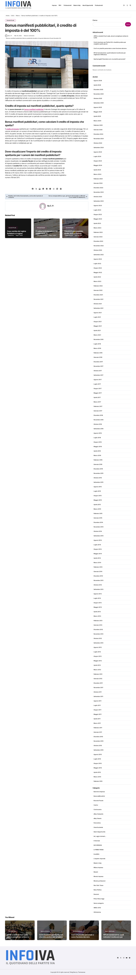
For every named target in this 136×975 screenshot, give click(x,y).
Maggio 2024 (98, 165)
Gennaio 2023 (98, 237)
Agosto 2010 (98, 754)
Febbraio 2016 (98, 460)
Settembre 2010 (98, 750)
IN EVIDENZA (98, 845)
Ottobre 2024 (98, 143)
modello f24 (57, 38)
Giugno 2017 (97, 388)
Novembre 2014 (98, 527)
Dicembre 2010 (98, 736)
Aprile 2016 (97, 451)
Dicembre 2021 (98, 295)
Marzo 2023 (97, 228)
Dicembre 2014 (98, 522)
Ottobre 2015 (98, 478)
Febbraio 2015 (98, 513)
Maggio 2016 (98, 446)
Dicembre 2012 (98, 629)
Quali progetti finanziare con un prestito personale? (110, 59)
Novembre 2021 (98, 299)
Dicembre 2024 (98, 134)
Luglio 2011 (97, 705)
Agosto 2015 (98, 486)
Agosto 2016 (98, 433)
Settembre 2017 (98, 375)
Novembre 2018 (98, 339)
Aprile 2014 (97, 558)
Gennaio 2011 (98, 732)
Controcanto (98, 809)
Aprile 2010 (97, 772)
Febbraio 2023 (98, 232)
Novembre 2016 (98, 420)
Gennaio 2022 (98, 290)
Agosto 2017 (98, 379)
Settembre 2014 (98, 536)
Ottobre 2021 (98, 303)
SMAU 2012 (97, 907)
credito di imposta (38, 38)
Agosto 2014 (98, 540)
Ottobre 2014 (98, 531)
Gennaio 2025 (98, 129)
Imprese (54, 5)
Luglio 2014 (97, 544)
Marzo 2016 (97, 455)
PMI (60, 5)
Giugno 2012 (98, 656)
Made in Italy (77, 5)
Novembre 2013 (98, 580)
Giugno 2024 (98, 161)
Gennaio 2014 (98, 571)
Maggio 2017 (98, 393)
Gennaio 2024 (98, 183)
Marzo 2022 (97, 281)
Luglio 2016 (97, 437)
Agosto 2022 (98, 259)
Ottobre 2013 (98, 585)
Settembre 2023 (99, 201)
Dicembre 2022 (98, 241)
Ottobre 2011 (98, 692)
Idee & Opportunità (87, 5)
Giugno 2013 (98, 602)
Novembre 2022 (99, 245)
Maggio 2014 (98, 553)
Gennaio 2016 (98, 464)
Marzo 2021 (97, 335)
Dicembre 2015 (98, 469)
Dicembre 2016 (98, 415)
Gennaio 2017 (98, 411)
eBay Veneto (97, 818)
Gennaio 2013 (98, 625)
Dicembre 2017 (98, 362)
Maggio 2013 (98, 607)
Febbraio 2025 (98, 125)
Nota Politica (98, 890)
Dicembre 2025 (98, 89)
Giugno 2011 (97, 710)
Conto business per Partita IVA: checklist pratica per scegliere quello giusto (110, 43)
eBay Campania (98, 814)
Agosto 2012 (98, 647)
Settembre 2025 (99, 103)
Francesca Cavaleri (42, 235)
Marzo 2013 (97, 616)
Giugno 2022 (98, 268)
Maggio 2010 (98, 768)
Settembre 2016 (98, 428)
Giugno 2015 (98, 495)
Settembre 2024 (99, 147)
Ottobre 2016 (98, 424)
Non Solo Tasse (98, 885)
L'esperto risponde (99, 858)
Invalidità (96, 854)
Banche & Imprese (99, 791)
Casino (96, 805)
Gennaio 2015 (98, 518)
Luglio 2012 (97, 652)
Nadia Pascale (69, 235)
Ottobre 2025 (98, 98)
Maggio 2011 (97, 714)
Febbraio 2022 (98, 286)
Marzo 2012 (97, 669)
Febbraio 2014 (98, 567)
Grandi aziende (98, 827)
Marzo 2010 (97, 777)
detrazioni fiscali (48, 38)
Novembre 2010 (98, 741)
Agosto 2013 (98, 594)
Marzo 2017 (97, 402)
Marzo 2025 (97, 121)
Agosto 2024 (98, 152)
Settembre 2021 (98, 308)
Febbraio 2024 (98, 179)
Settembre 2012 (98, 643)
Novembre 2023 (99, 192)
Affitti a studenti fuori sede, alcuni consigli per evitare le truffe (111, 37)
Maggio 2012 (98, 661)
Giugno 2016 (98, 442)
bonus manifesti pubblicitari (14, 38)
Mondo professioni (99, 881)
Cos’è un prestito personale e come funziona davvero (110, 48)
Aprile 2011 (97, 719)
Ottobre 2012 (98, 638)
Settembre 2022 (99, 254)
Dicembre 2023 (98, 187)
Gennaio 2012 (98, 678)
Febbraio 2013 (98, 620)
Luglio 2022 (97, 263)
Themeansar (81, 972)
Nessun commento (29, 35)
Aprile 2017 (97, 397)
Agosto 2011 (97, 701)
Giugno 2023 (98, 214)
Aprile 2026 (97, 85)
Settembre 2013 (98, 589)
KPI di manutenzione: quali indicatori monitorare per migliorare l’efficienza (110, 53)
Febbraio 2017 (98, 406)
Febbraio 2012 (98, 674)
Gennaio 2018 (98, 357)
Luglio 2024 (97, 156)
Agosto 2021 (98, 312)
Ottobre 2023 (98, 196)
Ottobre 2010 (98, 745)
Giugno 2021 (98, 321)
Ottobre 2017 (98, 370)
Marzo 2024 (97, 174)
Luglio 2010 (97, 759)
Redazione (11, 235)
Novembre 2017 (98, 366)
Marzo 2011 (97, 723)
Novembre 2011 (98, 687)
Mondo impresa (98, 876)
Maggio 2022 (98, 272)
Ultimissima (97, 912)
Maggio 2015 (98, 500)
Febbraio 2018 (98, 353)
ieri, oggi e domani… (100, 836)
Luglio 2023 (97, 210)
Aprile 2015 (97, 504)
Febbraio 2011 (98, 727)
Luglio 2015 (97, 491)
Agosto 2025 (98, 107)
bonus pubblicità (27, 38)
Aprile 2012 (97, 665)
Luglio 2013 (97, 598)
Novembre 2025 (99, 94)
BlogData (73, 972)
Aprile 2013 (97, 611)
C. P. (52, 206)
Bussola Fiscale (10, 20)
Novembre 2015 (98, 473)
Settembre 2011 (98, 696)
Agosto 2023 (98, 205)
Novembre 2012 (98, 634)
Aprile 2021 (97, 330)
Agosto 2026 (98, 80)
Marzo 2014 (97, 562)
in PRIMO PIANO (99, 849)
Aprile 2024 (97, 170)
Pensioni (96, 894)
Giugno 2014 (98, 549)
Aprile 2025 (97, 116)
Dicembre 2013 (98, 576)
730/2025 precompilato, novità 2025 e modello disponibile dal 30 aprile (73, 233)
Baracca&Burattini (99, 796)
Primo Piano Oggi (99, 899)
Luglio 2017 (97, 384)
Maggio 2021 (98, 326)
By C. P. (10, 35)
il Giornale (97, 841)
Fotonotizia (97, 823)
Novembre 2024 (99, 138)
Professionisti (67, 5)
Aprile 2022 (97, 277)
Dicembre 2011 (98, 683)
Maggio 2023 (98, 219)
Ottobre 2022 (98, 250)
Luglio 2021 (97, 317)
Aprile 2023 (97, 223)
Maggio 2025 (98, 112)
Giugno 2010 (98, 763)
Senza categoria (99, 903)
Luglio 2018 (97, 344)
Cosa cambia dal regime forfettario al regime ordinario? (16, 233)
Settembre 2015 (98, 482)
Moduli (96, 872)
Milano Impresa (98, 867)
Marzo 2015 (97, 509)
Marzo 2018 (97, 348)
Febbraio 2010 (98, 781)
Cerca (95, 20)
